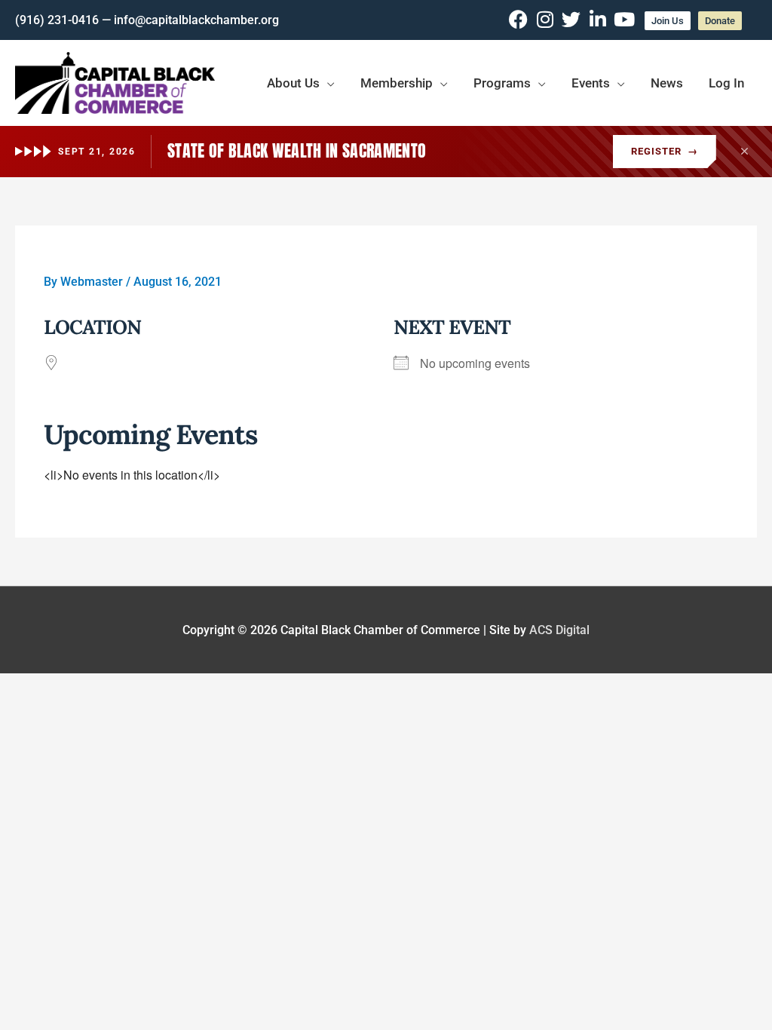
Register (664, 151)
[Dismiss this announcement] (744, 151)
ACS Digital (559, 630)
